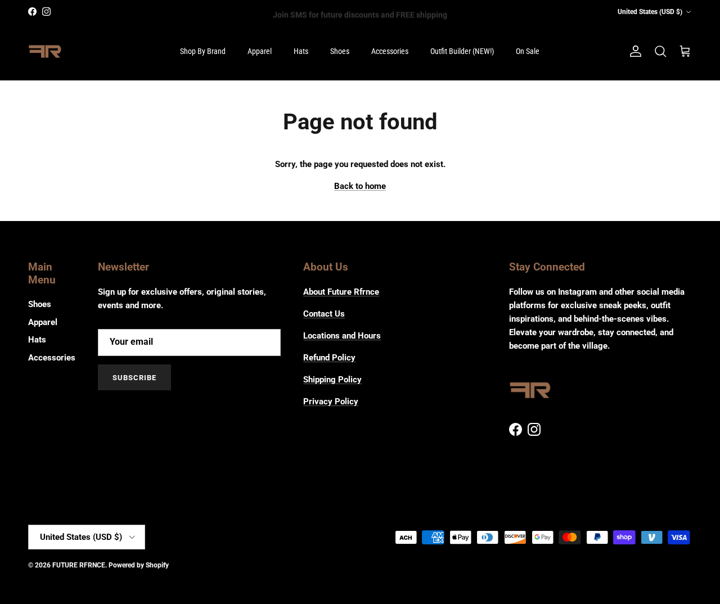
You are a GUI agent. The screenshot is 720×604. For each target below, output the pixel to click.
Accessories (389, 51)
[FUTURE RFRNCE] (45, 52)
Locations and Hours (342, 336)
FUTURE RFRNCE (78, 565)
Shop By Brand (203, 51)
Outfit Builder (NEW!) (462, 51)
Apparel (260, 51)
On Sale (527, 51)
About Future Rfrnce (341, 292)
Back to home (360, 186)
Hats (301, 51)
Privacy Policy (330, 401)
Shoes (339, 51)
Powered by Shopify (139, 565)
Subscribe (134, 377)
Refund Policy (329, 358)
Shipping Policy (332, 380)
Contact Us (324, 314)
